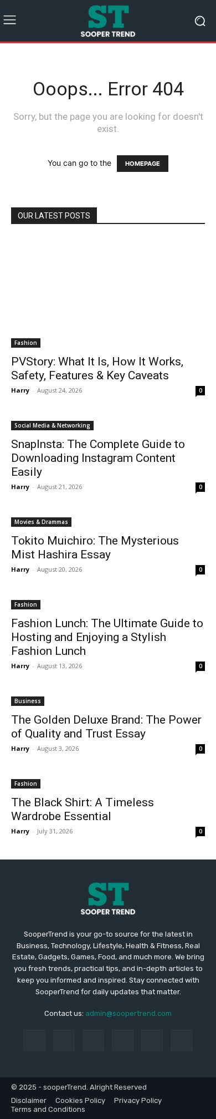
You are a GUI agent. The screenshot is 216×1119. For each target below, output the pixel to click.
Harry (20, 390)
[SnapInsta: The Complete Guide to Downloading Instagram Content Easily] (108, 424)
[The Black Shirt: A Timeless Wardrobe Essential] (108, 783)
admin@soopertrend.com (128, 1013)
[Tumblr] (152, 1040)
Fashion (25, 343)
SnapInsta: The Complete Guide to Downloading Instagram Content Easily (98, 458)
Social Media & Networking (52, 425)
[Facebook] (34, 1040)
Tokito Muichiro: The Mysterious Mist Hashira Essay (95, 547)
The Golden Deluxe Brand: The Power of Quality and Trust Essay (106, 726)
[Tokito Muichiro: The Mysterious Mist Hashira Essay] (108, 521)
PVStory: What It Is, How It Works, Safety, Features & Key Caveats (97, 368)
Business (27, 701)
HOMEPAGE (142, 163)
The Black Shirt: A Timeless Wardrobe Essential (82, 809)
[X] (181, 1040)
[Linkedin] (93, 1040)
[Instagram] (64, 1040)
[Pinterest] (122, 1040)
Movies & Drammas (41, 522)
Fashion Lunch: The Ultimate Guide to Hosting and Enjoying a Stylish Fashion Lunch (107, 637)
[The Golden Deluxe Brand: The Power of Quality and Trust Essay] (108, 700)
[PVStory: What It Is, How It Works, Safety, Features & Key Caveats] (108, 293)
